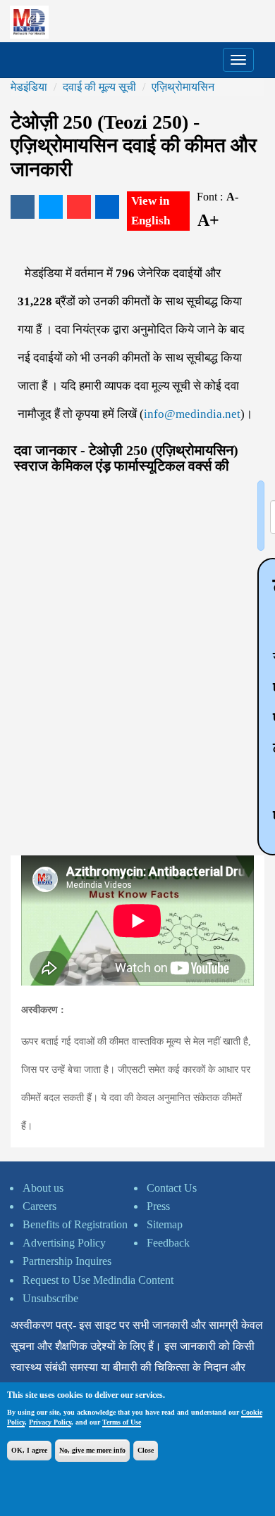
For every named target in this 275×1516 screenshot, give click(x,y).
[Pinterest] (79, 207)
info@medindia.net (192, 414)
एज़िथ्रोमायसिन (183, 87)
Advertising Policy (64, 1243)
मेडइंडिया (29, 87)
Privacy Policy (50, 1422)
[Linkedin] (107, 207)
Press (158, 1206)
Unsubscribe (50, 1298)
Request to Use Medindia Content (98, 1280)
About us (43, 1188)
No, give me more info (92, 1450)
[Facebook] (23, 207)
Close (146, 1450)
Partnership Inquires (67, 1261)
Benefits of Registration (75, 1224)
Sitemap (165, 1224)
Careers (39, 1206)
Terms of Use (121, 1422)
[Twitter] (51, 207)
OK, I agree (29, 1450)
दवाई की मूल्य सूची (99, 87)
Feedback (168, 1243)
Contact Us (172, 1188)
